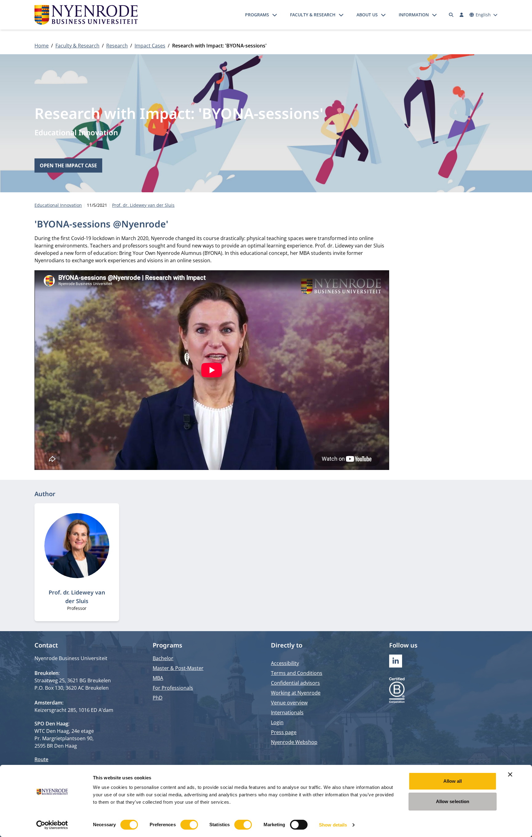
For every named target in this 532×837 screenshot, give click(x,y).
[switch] (189, 825)
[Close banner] (510, 774)
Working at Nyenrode (295, 692)
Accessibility (285, 663)
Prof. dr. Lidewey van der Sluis (143, 205)
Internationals (287, 712)
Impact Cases (150, 45)
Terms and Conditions (296, 673)
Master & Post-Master (178, 668)
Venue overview (289, 702)
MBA (158, 678)
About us (367, 15)
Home (41, 45)
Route (41, 759)
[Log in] (461, 15)
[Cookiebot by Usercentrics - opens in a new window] (52, 825)
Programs (257, 15)
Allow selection (453, 801)
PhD (158, 697)
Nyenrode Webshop (294, 742)
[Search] (451, 15)
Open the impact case (68, 165)
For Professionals (173, 687)
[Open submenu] (275, 15)
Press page (283, 732)
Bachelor (163, 658)
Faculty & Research (313, 15)
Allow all (452, 781)
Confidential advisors (295, 683)
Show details (333, 824)
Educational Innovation (76, 132)
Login (277, 722)
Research (117, 45)
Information (414, 15)
